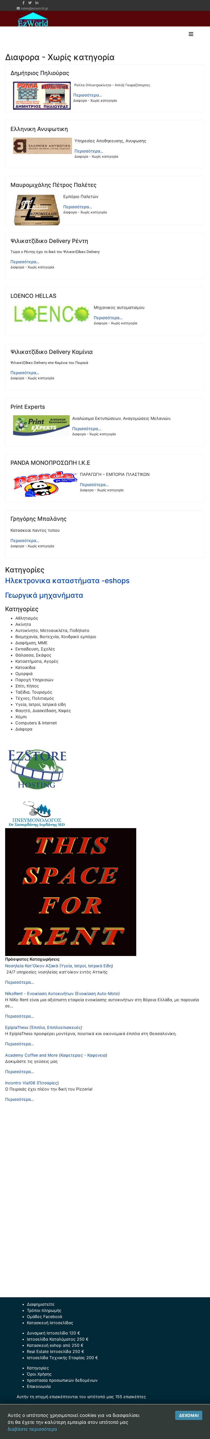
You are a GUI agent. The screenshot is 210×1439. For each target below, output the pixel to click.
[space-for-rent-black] (105, 892)
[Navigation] (191, 34)
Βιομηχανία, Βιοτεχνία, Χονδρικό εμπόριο (55, 636)
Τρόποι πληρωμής (44, 1310)
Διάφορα (23, 729)
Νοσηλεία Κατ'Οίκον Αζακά (31, 965)
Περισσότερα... (87, 95)
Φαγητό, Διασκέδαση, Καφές (43, 710)
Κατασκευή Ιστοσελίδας (50, 1322)
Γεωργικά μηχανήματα (44, 595)
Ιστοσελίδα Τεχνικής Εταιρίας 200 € (62, 1357)
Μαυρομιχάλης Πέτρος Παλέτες (53, 185)
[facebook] (23, 3)
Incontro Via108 (20, 1082)
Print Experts (27, 406)
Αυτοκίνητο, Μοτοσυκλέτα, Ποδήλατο (52, 630)
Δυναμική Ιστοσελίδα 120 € (53, 1333)
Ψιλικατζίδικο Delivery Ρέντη (49, 241)
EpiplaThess (16, 1027)
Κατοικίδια (25, 667)
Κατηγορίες (38, 1367)
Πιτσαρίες (47, 1082)
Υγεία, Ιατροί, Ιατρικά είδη (40, 704)
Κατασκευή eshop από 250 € (55, 1345)
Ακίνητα (23, 624)
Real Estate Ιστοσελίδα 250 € (55, 1351)
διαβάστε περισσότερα (32, 1429)
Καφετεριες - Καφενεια (83, 1055)
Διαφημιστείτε (41, 1304)
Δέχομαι (188, 1415)
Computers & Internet (36, 722)
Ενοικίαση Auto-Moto (97, 993)
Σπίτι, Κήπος (27, 685)
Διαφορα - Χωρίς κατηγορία (95, 100)
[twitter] (30, 3)
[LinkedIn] (36, 3)
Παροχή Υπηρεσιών (34, 679)
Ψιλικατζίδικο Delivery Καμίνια (51, 351)
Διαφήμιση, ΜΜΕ (31, 642)
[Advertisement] (105, 1143)
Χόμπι (21, 716)
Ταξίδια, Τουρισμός (33, 692)
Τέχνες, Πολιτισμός (34, 698)
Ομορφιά (24, 673)
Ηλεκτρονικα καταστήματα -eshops (67, 580)
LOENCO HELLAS (33, 295)
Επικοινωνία (39, 1386)
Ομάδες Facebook (44, 1316)
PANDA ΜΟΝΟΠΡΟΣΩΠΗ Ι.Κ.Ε (50, 462)
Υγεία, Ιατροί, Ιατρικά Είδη (86, 965)
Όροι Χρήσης (39, 1374)
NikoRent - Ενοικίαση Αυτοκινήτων (39, 993)
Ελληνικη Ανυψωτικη (39, 129)
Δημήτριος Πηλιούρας (39, 73)
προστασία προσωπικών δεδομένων (62, 1380)
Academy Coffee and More (31, 1055)
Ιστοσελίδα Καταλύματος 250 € (58, 1339)
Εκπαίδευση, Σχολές (35, 648)
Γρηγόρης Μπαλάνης (38, 518)
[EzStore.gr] (105, 768)
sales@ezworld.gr (34, 8)
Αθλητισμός (26, 618)
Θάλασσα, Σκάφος (33, 655)
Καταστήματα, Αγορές (36, 661)
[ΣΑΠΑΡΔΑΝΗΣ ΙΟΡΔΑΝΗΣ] (105, 814)
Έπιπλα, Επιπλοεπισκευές (56, 1027)
